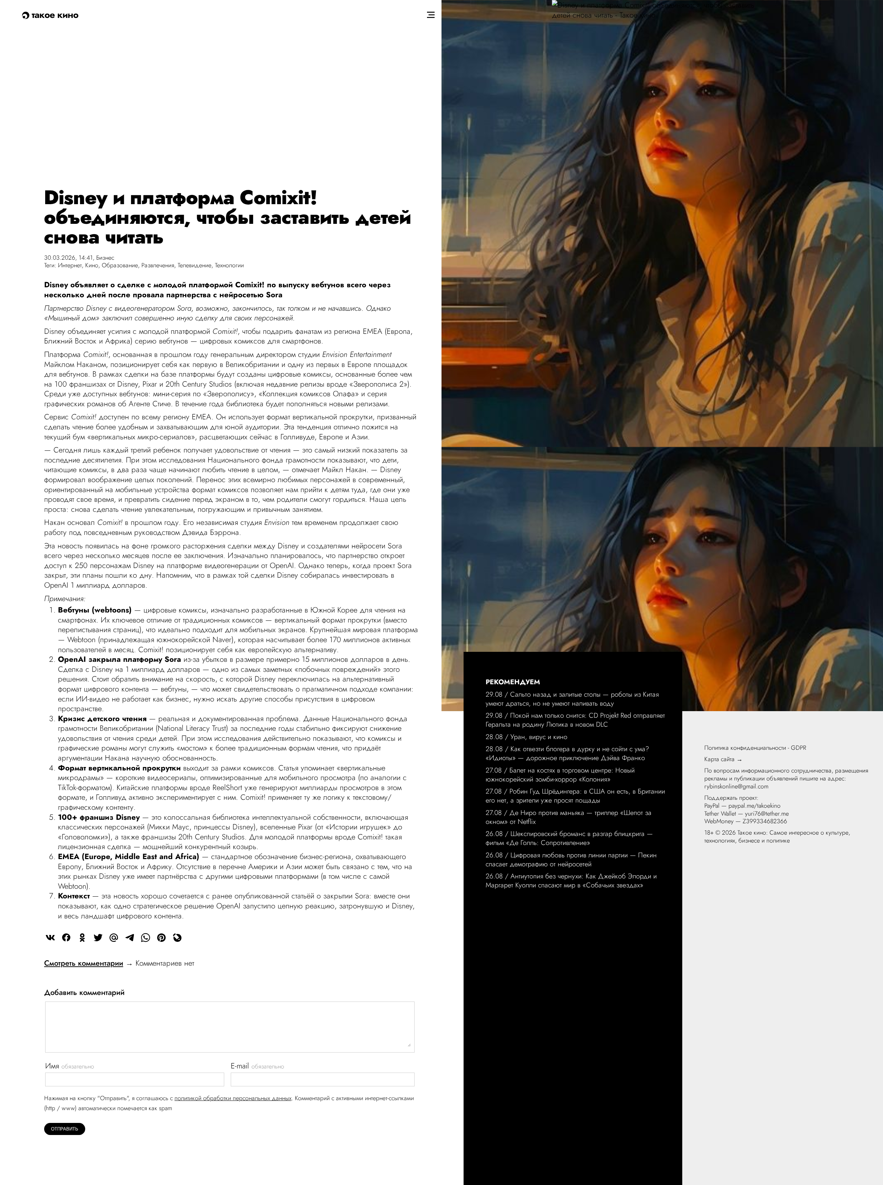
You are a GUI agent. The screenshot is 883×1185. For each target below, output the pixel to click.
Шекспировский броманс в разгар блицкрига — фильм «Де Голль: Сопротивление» (569, 838)
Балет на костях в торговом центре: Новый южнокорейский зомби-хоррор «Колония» (560, 774)
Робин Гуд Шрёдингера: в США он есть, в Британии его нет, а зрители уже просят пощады (575, 795)
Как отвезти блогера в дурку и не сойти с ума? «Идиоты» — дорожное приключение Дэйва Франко (567, 753)
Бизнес (105, 257)
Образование (120, 265)
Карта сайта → (723, 759)
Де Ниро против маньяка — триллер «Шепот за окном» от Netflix (569, 817)
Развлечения (157, 265)
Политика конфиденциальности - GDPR (755, 747)
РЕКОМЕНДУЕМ (513, 682)
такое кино (53, 14)
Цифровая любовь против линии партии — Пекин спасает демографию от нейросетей (571, 859)
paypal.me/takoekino (754, 805)
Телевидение (194, 265)
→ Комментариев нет (119, 962)
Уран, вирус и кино (538, 736)
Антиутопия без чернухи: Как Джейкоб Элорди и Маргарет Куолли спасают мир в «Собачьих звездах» (571, 880)
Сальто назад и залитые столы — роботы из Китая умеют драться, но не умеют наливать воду (572, 698)
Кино (91, 265)
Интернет (70, 265)
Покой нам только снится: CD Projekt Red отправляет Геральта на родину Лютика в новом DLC (575, 719)
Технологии (229, 265)
